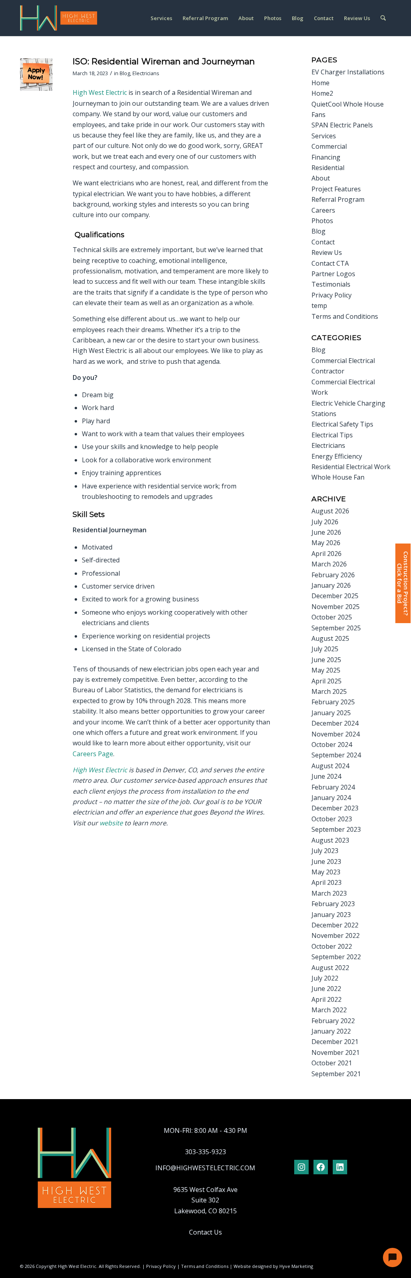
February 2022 (333, 1020)
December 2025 (334, 595)
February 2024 (333, 787)
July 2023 (324, 850)
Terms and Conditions (344, 316)
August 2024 (330, 765)
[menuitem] (161, 18)
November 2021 (335, 1052)
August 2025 (330, 638)
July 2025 (324, 648)
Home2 (322, 93)
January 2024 (331, 797)
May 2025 (325, 670)
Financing (325, 157)
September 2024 (336, 755)
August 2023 (330, 840)
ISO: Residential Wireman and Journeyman (164, 61)
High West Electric (100, 92)
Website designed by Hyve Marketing (273, 1266)
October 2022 (331, 946)
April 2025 (326, 681)
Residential (327, 167)
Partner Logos (333, 273)
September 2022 (336, 956)
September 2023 (336, 829)
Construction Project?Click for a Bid (402, 583)
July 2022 (324, 978)
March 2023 (329, 893)
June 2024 (326, 776)
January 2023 (331, 914)
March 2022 (329, 1009)
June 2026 (326, 532)
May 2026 (325, 542)
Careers (323, 210)
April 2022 (326, 999)
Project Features (336, 189)
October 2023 (331, 818)
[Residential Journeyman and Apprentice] (36, 74)
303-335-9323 (205, 1151)
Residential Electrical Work (351, 466)
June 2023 (326, 861)
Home (320, 82)
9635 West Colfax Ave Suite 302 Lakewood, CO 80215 (205, 1200)
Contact (323, 242)
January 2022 (331, 1031)
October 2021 (331, 1063)
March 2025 (329, 691)
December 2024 (334, 723)
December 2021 (334, 1041)
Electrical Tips (332, 435)
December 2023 (334, 808)
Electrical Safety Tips (342, 424)
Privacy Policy (331, 295)
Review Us (326, 252)
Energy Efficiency (336, 456)
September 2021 (336, 1073)
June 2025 (326, 659)
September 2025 (336, 628)
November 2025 (335, 606)
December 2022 (334, 925)
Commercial (329, 146)
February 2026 (333, 574)
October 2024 (331, 744)
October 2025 (331, 617)
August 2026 (330, 511)
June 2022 (326, 988)
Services (323, 135)
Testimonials (330, 284)
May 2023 (325, 872)
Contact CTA (330, 263)
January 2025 (331, 712)
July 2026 (324, 521)
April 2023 (326, 882)
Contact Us (205, 1232)
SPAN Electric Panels (342, 125)
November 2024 (335, 734)
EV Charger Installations (348, 72)
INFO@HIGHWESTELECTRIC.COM (205, 1167)
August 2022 (330, 967)
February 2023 (333, 903)
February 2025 (333, 701)
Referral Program (337, 199)
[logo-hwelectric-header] (58, 18)
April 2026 (326, 553)
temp (319, 305)
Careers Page (93, 753)
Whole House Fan (337, 477)
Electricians (145, 73)
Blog (125, 73)
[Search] (383, 18)
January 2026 (331, 585)
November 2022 (335, 935)
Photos (322, 220)
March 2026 (329, 564)
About (320, 178)
